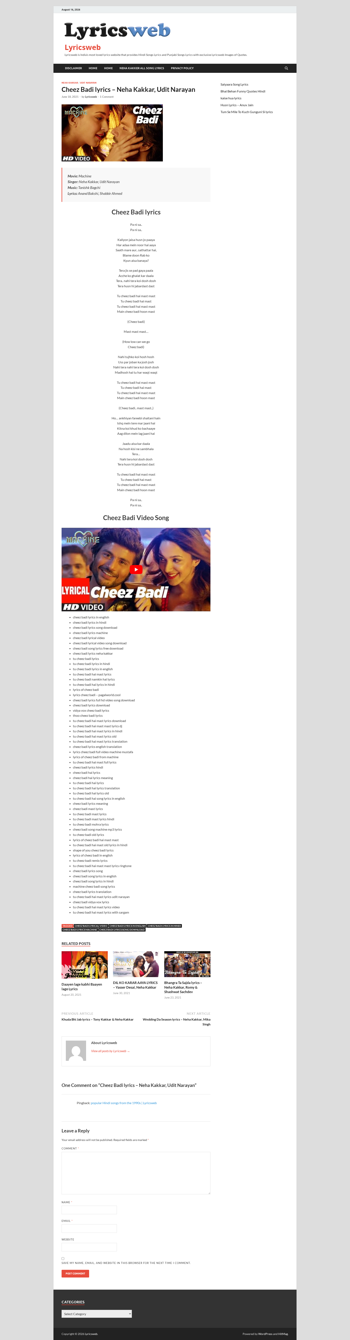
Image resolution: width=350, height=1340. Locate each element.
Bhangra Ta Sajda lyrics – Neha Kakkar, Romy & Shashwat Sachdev (183, 987)
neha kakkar (70, 82)
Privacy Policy (182, 68)
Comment (70, 1148)
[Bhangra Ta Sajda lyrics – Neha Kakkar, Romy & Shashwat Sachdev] (187, 965)
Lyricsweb (83, 47)
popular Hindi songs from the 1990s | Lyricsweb (124, 1103)
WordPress (265, 1334)
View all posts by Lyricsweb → (110, 1051)
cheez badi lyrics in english (128, 925)
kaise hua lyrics (231, 98)
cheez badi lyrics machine (80, 929)
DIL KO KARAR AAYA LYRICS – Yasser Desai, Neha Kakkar (135, 985)
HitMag (283, 1334)
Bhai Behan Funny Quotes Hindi (243, 91)
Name (67, 1202)
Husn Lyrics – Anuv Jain (237, 105)
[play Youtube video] (136, 569)
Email (67, 1220)
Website (68, 1239)
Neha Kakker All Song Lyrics (142, 68)
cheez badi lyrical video (91, 925)
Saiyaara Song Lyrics (234, 84)
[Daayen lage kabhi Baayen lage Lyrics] (85, 966)
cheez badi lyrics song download (122, 929)
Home (93, 68)
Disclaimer (73, 68)
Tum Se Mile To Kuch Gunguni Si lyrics (247, 112)
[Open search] (286, 68)
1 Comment (107, 96)
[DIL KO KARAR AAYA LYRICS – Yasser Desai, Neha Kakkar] (136, 965)
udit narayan (88, 82)
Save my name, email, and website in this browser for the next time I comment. (126, 1263)
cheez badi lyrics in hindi (164, 925)
